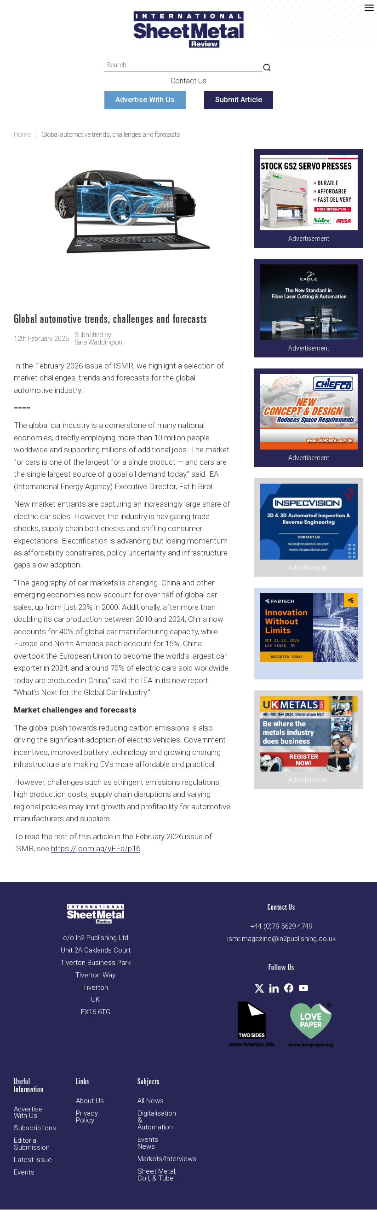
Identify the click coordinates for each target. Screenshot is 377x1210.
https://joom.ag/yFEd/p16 (95, 848)
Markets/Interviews (166, 1159)
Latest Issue (33, 1160)
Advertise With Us (145, 99)
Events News (147, 1143)
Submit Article (238, 99)
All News (150, 1101)
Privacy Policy (87, 1117)
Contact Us (188, 80)
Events (24, 1172)
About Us (90, 1101)
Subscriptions (35, 1128)
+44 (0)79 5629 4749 (281, 926)
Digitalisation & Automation (156, 1120)
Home (22, 134)
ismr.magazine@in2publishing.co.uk (281, 938)
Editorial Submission (32, 1144)
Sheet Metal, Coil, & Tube (157, 1175)
